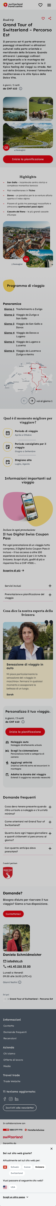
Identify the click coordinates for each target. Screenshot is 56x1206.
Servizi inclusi (13, 585)
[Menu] (49, 5)
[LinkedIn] (17, 1099)
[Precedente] (24, 400)
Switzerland (17, 1173)
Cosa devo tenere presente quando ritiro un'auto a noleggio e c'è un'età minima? (26, 810)
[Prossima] (32, 400)
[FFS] (12, 1129)
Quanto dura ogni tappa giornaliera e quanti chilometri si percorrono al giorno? (26, 836)
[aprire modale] (6, 147)
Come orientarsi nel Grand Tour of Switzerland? (25, 823)
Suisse (27, 1167)
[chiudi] (51, 1148)
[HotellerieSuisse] (34, 1129)
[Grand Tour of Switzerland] (8, 873)
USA (13, 1187)
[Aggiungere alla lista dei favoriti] (43, 18)
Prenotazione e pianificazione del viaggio (24, 596)
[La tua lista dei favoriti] (40, 5)
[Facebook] (5, 1099)
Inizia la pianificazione (28, 159)
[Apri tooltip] (20, 88)
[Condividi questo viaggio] (49, 18)
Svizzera (39, 1167)
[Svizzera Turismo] (12, 1137)
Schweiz (15, 1167)
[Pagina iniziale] (12, 5)
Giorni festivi (10, 982)
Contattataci (13, 913)
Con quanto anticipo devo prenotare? (20, 849)
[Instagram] (11, 1099)
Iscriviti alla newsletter (20, 1107)
